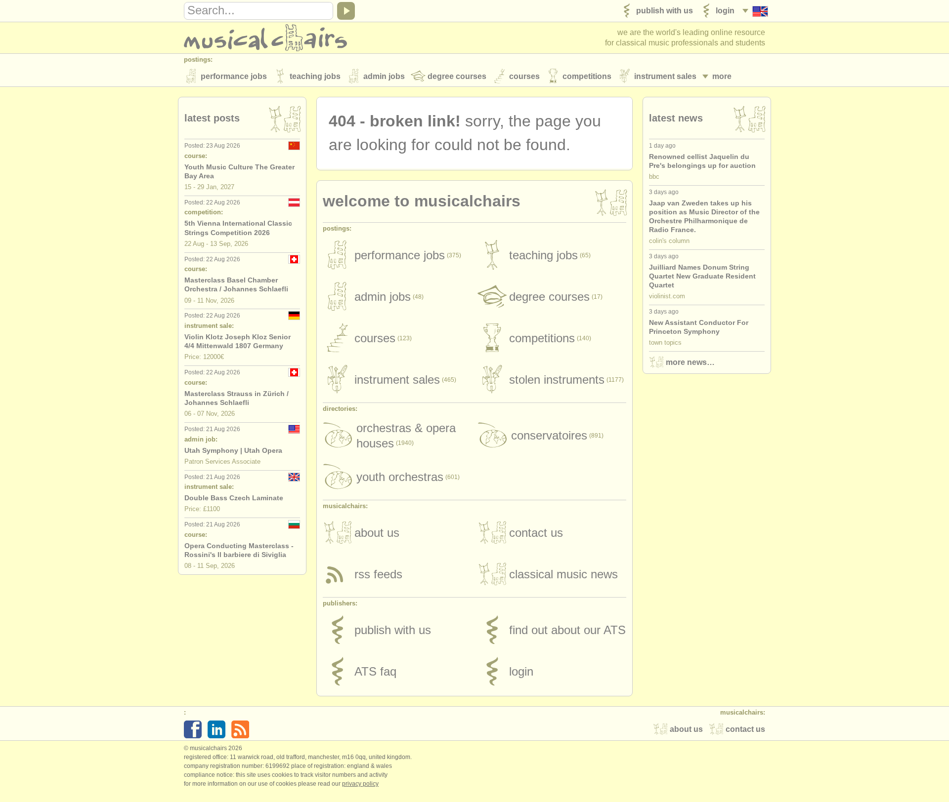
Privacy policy (360, 783)
